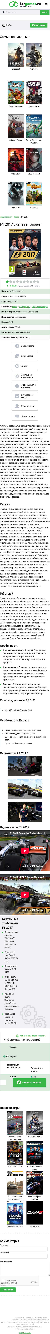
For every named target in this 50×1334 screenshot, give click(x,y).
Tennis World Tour (15, 1226)
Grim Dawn (16, 174)
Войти (9, 25)
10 (37, 281)
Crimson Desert (16, 140)
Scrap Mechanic (16, 106)
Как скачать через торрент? (33, 1036)
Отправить (8, 1289)
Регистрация (38, 25)
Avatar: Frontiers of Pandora (34, 141)
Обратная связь (25, 1333)
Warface (34, 69)
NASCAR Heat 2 (15, 1167)
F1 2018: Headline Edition (34, 1168)
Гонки (14, 307)
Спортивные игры (40, 307)
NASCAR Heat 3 (34, 1137)
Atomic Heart (34, 106)
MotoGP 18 (34, 1226)
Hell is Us (16, 207)
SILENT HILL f (34, 174)
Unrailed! (34, 207)
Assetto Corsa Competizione (15, 1138)
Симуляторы (24, 307)
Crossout (16, 69)
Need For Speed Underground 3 (15, 1198)
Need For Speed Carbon (34, 1198)
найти (44, 12)
